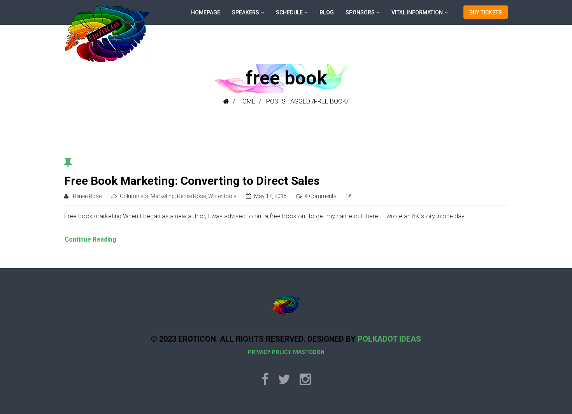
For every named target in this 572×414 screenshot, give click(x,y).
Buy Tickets (485, 12)
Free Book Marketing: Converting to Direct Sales (191, 181)
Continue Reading (90, 239)
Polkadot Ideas (389, 339)
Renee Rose (87, 196)
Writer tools (222, 196)
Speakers (245, 12)
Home (247, 101)
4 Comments (321, 196)
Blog (326, 12)
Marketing (163, 196)
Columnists (134, 196)
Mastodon (309, 352)
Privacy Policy (269, 352)
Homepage (205, 12)
